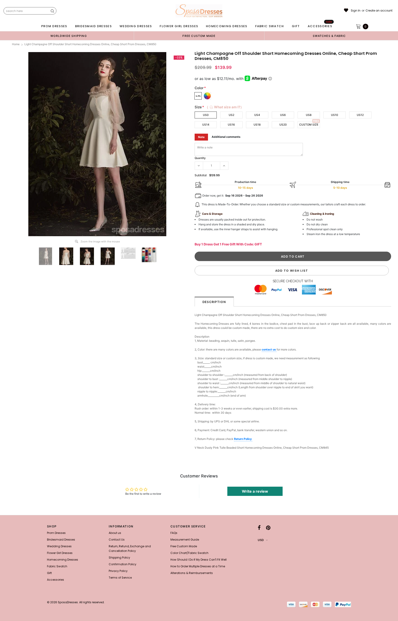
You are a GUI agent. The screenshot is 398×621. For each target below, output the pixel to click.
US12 (360, 115)
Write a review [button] (255, 491)
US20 (283, 124)
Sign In (355, 10)
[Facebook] (259, 527)
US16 (231, 124)
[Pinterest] (268, 527)
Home (16, 44)
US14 (205, 124)
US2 (231, 115)
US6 (283, 115)
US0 (206, 115)
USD (261, 540)
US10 (334, 115)
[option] (68, 35)
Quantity (200, 158)
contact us (269, 349)
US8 (309, 115)
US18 (257, 124)
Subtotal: (201, 175)
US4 (257, 115)
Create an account (379, 10)
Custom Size (308, 124)
